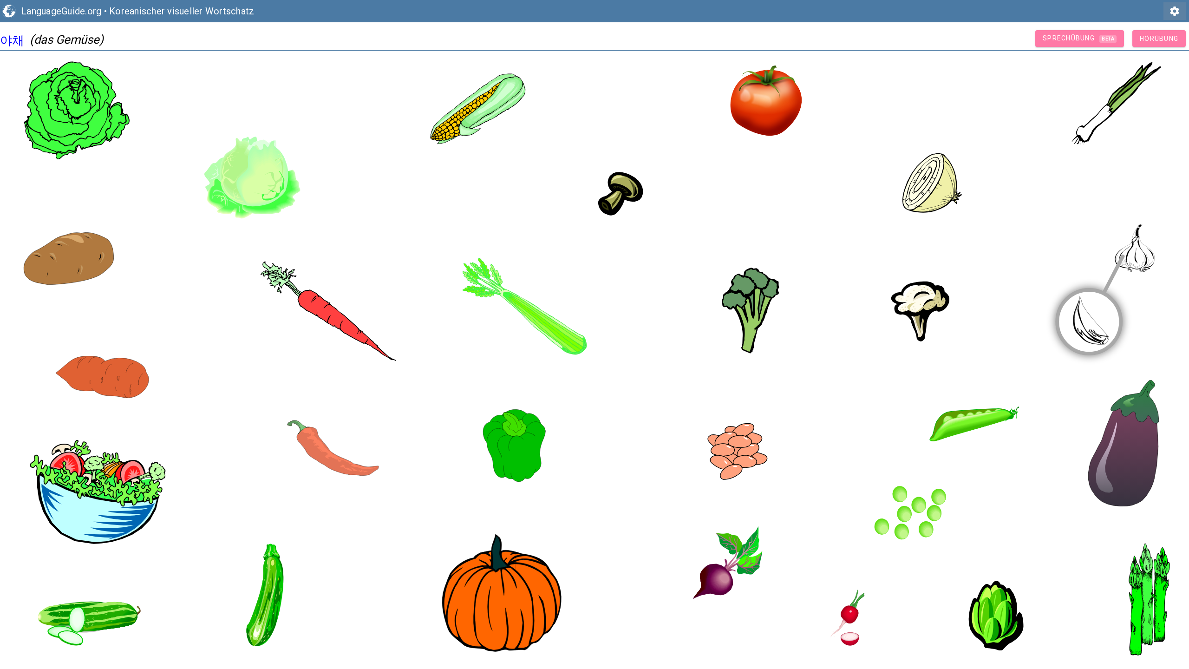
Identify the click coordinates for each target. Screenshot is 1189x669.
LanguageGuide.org (61, 11)
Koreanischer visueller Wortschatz (181, 11)
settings (1174, 11)
